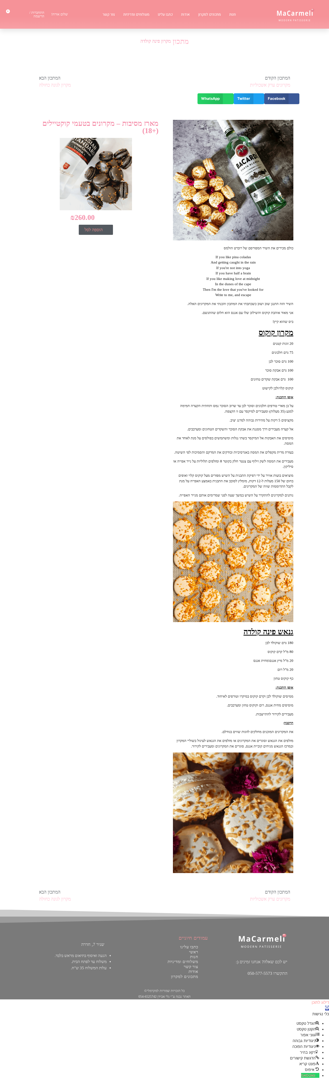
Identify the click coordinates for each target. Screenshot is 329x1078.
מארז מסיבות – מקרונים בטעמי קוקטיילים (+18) (100, 127)
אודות (185, 14)
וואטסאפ (308, 1075)
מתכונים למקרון (209, 14)
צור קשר (109, 14)
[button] (282, 98)
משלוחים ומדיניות (136, 14)
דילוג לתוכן (320, 1002)
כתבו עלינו (165, 14)
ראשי (193, 952)
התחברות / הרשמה (36, 14)
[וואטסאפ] (317, 1075)
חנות (232, 14)
